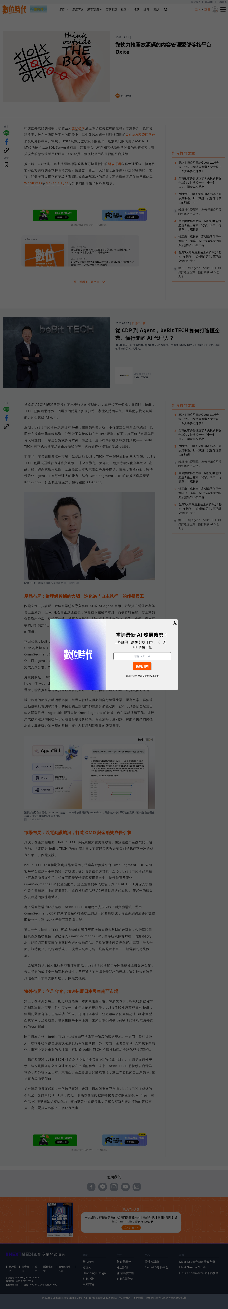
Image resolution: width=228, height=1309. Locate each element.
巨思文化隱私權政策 (148, 675)
